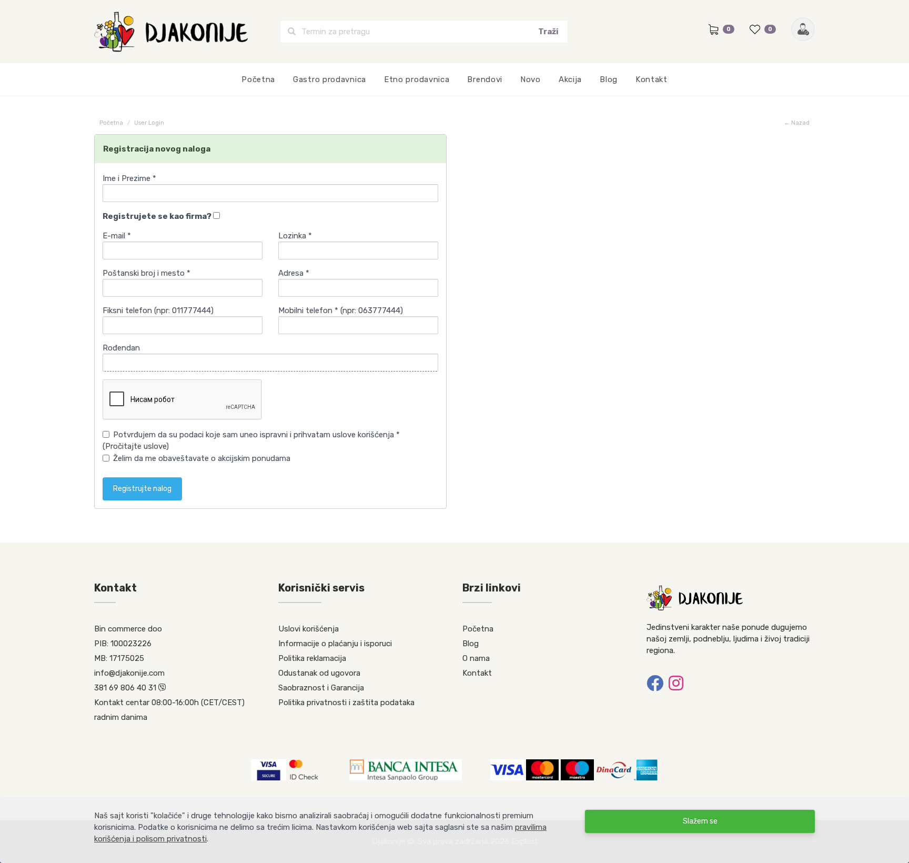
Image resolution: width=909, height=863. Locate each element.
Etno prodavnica (417, 79)
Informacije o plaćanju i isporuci (335, 643)
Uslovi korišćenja (308, 629)
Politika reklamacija (312, 658)
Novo (530, 79)
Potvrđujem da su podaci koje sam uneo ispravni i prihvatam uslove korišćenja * (256, 434)
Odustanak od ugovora (319, 673)
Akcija (570, 79)
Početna (258, 79)
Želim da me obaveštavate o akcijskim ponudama (201, 458)
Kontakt (651, 79)
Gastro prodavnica (329, 79)
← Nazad (797, 122)
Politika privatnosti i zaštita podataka (346, 702)
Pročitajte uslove (135, 446)
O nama (476, 658)
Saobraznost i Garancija (321, 688)
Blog (609, 79)
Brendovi (484, 79)
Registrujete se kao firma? (158, 216)
